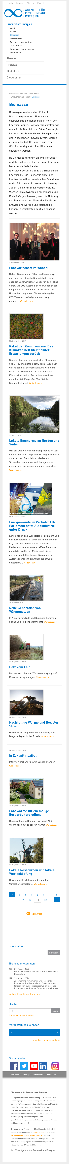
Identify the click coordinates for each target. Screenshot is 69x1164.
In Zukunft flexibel (23, 755)
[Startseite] (27, 13)
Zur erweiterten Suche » (21, 1015)
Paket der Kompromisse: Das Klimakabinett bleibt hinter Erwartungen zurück (31, 350)
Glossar (30, 3)
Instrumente (15, 52)
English (40, 3)
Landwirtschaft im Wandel (28, 268)
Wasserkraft (16, 38)
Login (10, 3)
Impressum (51, 1074)
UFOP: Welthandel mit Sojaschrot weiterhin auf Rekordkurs (36, 972)
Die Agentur (14, 77)
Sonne (13, 31)
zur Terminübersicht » (46, 1039)
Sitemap (26, 1074)
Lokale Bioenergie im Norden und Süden (34, 442)
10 (30, 899)
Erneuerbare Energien (19, 24)
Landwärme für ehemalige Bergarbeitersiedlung (29, 813)
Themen (12, 58)
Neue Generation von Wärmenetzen (25, 610)
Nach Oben (37, 913)
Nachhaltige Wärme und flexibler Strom (34, 724)
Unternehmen (39, 1132)
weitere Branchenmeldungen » (24, 994)
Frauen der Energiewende (22, 49)
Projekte (12, 64)
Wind (12, 28)
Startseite (34, 93)
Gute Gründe (16, 45)
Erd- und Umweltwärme (21, 42)
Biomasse (14, 35)
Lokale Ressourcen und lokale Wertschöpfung (32, 872)
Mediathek (13, 71)
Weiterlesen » (26, 301)
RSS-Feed (15, 1074)
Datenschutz (38, 1074)
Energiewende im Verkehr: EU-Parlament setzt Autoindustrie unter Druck (32, 525)
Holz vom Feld (19, 667)
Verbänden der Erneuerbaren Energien (27, 1135)
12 (45, 899)
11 (37, 899)
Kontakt (19, 3)
